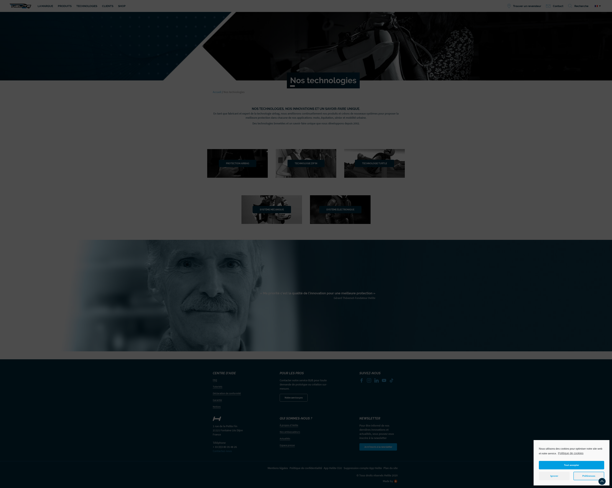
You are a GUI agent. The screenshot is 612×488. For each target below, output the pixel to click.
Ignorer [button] (554, 476)
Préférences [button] (588, 476)
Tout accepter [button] (571, 465)
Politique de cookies (570, 453)
